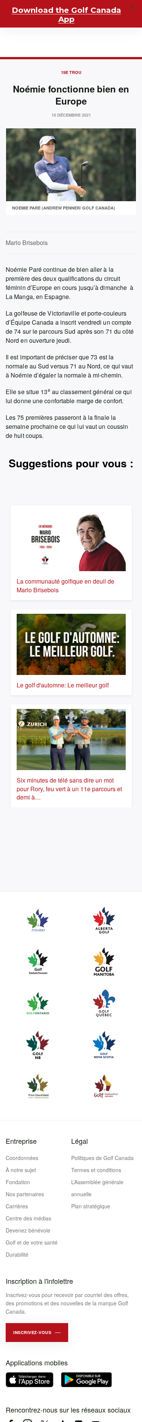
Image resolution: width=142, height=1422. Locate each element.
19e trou (71, 72)
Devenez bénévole (28, 1230)
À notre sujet (21, 1170)
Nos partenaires (25, 1194)
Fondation (18, 1182)
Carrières (17, 1206)
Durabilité (17, 1254)
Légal (79, 1141)
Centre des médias (28, 1218)
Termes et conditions (96, 1170)
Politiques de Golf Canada (102, 1158)
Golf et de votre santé (32, 1242)
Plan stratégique (90, 1206)
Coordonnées (22, 1158)
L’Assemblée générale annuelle (97, 1188)
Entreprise (21, 1141)
